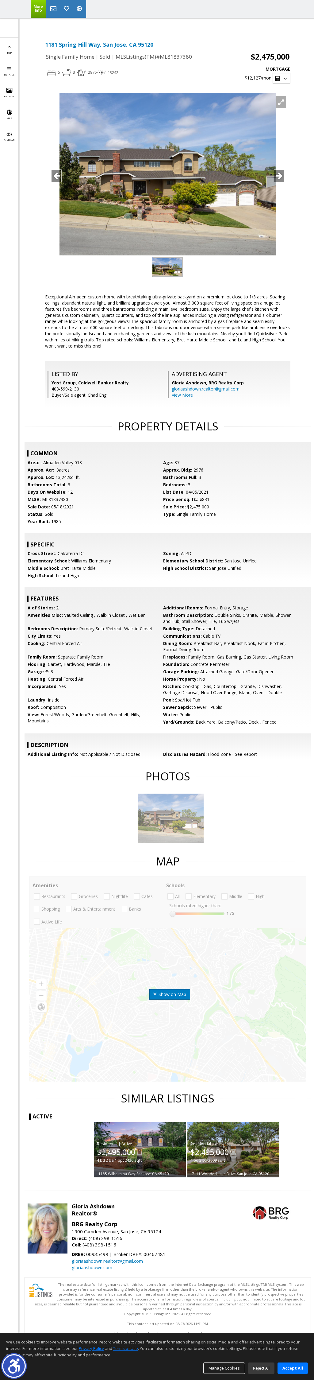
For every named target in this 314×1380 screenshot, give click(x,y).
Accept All (292, 1368)
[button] (14, 1366)
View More (182, 395)
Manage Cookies (224, 1368)
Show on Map (171, 994)
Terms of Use (125, 1348)
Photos (9, 96)
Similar (9, 140)
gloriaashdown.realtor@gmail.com (205, 389)
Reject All (261, 1368)
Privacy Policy (91, 1348)
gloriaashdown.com (92, 1267)
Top (9, 52)
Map (9, 118)
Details (9, 74)
